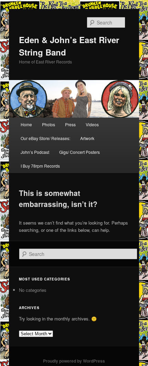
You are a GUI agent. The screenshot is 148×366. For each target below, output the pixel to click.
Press (70, 124)
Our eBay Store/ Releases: (45, 138)
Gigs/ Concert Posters (79, 152)
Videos (92, 124)
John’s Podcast (35, 152)
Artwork (87, 138)
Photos (48, 124)
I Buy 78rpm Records (40, 166)
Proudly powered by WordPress (74, 361)
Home (26, 124)
